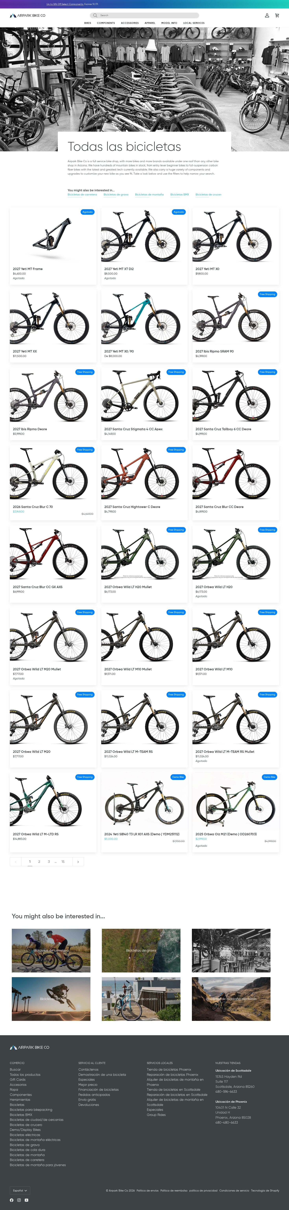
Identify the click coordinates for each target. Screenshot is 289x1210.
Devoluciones (88, 1105)
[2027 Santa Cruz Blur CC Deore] (235, 474)
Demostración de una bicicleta (102, 1075)
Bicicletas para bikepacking (31, 1110)
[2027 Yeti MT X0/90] (144, 318)
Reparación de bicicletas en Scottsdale (177, 1095)
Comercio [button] (17, 1063)
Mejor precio (87, 1085)
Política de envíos (147, 1190)
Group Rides (156, 1115)
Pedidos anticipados (94, 1095)
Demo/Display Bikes (25, 1130)
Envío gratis (87, 1100)
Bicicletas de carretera (82, 194)
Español (18, 1190)
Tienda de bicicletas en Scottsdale (173, 1090)
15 (63, 862)
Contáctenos (88, 1069)
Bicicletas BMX (179, 194)
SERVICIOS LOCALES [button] (160, 1063)
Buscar (15, 1069)
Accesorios (18, 1085)
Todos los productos (25, 1075)
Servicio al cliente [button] (91, 1063)
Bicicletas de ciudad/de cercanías (37, 1120)
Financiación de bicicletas (98, 1090)
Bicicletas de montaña (149, 194)
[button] (87, 23)
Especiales (86, 1079)
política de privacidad (203, 1190)
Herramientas (20, 1100)
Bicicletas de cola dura (27, 1150)
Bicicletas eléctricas (25, 1135)
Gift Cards (18, 1079)
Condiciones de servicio (234, 1190)
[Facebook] (11, 1200)
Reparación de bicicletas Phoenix (172, 1075)
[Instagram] (19, 1200)
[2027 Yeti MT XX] (53, 318)
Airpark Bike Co (118, 1190)
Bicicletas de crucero (209, 194)
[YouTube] (26, 1200)
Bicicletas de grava (116, 194)
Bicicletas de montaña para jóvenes (38, 1165)
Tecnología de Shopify (265, 1190)
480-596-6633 (226, 1091)
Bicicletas (17, 1105)
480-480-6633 (226, 1122)
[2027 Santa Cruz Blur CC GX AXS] (53, 554)
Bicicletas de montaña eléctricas (35, 1140)
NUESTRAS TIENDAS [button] (227, 1063)
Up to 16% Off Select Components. (206, 4)
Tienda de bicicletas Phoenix (169, 1069)
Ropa (14, 1090)
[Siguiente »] (78, 861)
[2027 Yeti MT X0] (235, 236)
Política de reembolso (173, 1190)
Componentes (21, 1095)
